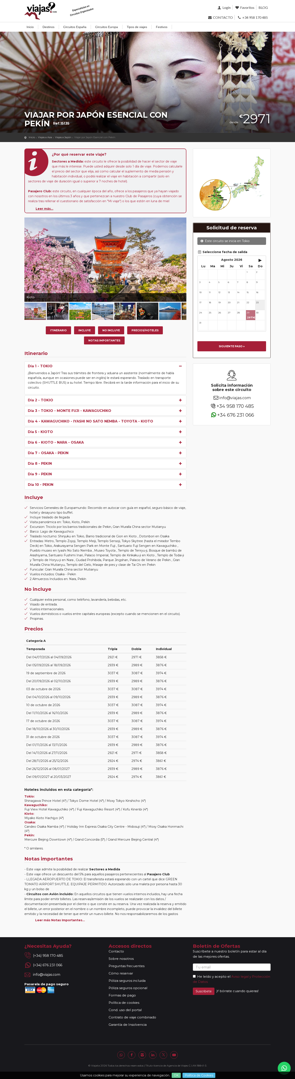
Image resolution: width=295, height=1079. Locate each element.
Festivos (161, 27)
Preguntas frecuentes (126, 966)
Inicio (30, 27)
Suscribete (204, 991)
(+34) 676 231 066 (47, 965)
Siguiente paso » (232, 346)
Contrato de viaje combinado (132, 1017)
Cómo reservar (121, 973)
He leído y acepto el (213, 976)
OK (176, 1075)
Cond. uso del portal (125, 1010)
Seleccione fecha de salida (224, 252)
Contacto (116, 951)
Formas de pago (122, 995)
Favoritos (246, 7)
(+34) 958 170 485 (48, 956)
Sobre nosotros (121, 959)
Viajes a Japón (63, 137)
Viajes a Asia (45, 137)
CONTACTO (222, 17)
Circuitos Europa (106, 27)
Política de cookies (124, 1003)
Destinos (48, 27)
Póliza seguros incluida (127, 981)
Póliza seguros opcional (128, 988)
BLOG (263, 7)
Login (226, 7)
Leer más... (44, 209)
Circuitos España (74, 27)
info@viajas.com (235, 398)
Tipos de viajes (137, 27)
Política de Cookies (199, 1075)
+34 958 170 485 (255, 17)
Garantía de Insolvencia (128, 1025)
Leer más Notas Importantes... (60, 920)
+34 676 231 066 (235, 415)
